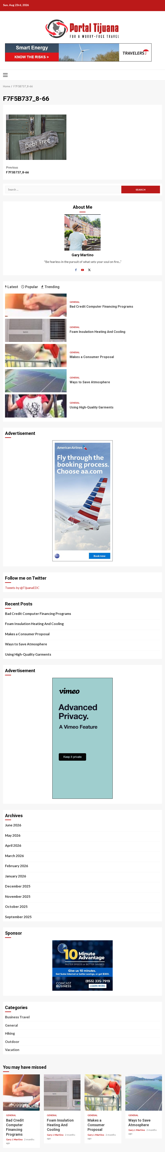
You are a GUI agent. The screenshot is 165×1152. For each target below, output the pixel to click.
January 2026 (15, 876)
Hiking (10, 1033)
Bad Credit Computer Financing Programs (36, 305)
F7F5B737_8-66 (17, 169)
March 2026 (14, 856)
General (75, 302)
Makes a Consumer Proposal (36, 355)
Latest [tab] (12, 287)
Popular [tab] (31, 287)
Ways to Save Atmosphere (36, 380)
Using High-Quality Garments (36, 406)
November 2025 (17, 896)
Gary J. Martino (14, 1139)
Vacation (12, 1050)
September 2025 (18, 917)
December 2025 (17, 886)
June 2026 (13, 825)
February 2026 (16, 866)
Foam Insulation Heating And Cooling (36, 330)
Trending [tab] (52, 287)
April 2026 (13, 845)
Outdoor (12, 1042)
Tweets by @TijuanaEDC (22, 588)
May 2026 (12, 835)
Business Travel (17, 1017)
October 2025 (16, 906)
